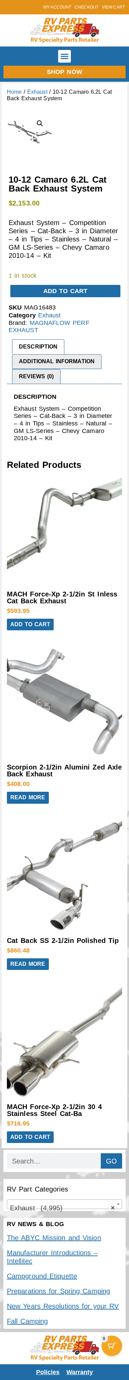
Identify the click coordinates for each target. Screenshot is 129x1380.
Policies (48, 1372)
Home (14, 92)
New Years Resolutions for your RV (63, 1306)
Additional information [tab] (57, 361)
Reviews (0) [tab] (36, 376)
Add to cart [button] (30, 624)
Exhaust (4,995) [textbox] (62, 1208)
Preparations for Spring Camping (58, 1291)
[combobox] (64, 1204)
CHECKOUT (86, 7)
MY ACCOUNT (57, 7)
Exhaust (37, 92)
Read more (27, 797)
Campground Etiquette (42, 1276)
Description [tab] (38, 347)
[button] (64, 56)
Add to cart (65, 291)
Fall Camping (27, 1321)
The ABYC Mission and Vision (54, 1237)
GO (111, 1161)
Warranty (79, 1372)
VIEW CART (113, 7)
